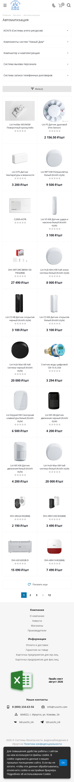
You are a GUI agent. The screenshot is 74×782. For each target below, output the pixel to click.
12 (49, 595)
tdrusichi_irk (26, 722)
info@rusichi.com (57, 707)
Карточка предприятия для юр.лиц (37, 654)
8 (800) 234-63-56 (23, 707)
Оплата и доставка (37, 645)
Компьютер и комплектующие (22, 53)
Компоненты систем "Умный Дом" (24, 41)
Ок (63, 762)
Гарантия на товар (37, 649)
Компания (37, 610)
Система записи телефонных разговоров (28, 75)
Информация (37, 639)
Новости (37, 620)
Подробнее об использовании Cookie (29, 774)
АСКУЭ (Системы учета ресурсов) (23, 30)
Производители (37, 630)
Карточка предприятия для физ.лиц (37, 659)
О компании (37, 616)
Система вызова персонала (20, 64)
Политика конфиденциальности (43, 744)
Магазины (37, 625)
